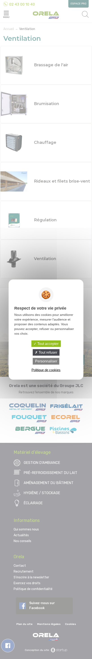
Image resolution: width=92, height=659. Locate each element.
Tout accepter (47, 344)
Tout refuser (47, 352)
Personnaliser (46, 361)
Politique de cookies (46, 370)
